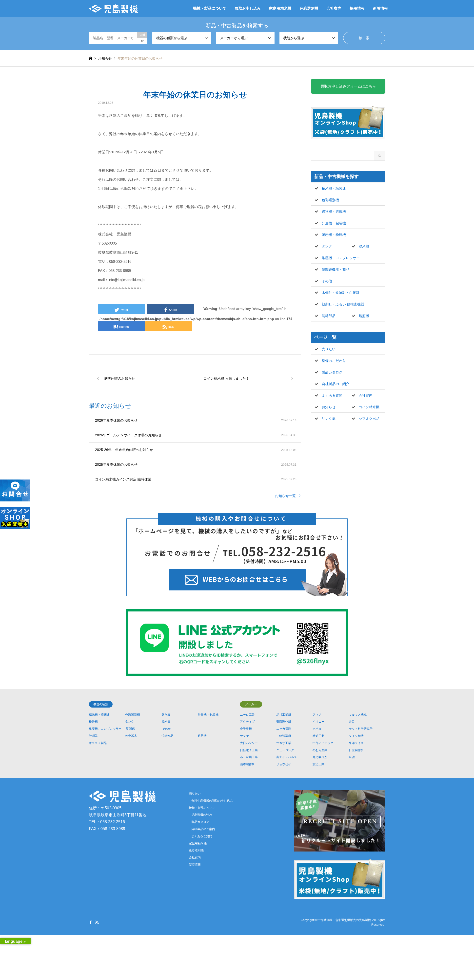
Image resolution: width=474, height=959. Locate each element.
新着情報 (380, 8)
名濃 (352, 757)
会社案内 (334, 8)
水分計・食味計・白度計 (341, 293)
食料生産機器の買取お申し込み (212, 800)
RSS (97, 922)
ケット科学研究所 (361, 728)
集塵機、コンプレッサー (105, 728)
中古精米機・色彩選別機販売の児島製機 (344, 920)
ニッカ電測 (283, 728)
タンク (327, 246)
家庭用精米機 (280, 8)
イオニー (318, 721)
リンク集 (329, 419)
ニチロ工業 (247, 714)
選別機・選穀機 (334, 211)
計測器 (93, 736)
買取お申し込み (248, 8)
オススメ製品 (98, 743)
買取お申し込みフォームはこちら (348, 86)
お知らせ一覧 (285, 496)
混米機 (364, 246)
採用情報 (357, 8)
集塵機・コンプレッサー (341, 258)
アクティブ (247, 721)
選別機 (165, 714)
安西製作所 (283, 721)
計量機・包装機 (334, 223)
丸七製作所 (320, 757)
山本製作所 (247, 764)
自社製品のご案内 (203, 829)
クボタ (317, 728)
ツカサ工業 (283, 743)
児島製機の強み (201, 815)
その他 (327, 281)
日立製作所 (356, 750)
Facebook (90, 922)
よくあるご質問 (201, 836)
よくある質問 (332, 395)
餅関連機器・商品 (335, 269)
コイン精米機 (369, 407)
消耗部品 (329, 316)
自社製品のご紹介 (335, 384)
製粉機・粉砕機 (334, 235)
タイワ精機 (356, 736)
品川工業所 (283, 714)
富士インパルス (286, 757)
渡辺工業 (318, 764)
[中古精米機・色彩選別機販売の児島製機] (113, 8)
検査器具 (131, 736)
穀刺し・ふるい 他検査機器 (343, 304)
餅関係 (130, 728)
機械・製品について (209, 8)
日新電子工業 (249, 750)
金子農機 (246, 728)
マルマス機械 (358, 714)
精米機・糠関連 (334, 188)
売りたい (329, 349)
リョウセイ (283, 764)
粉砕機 (93, 721)
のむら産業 (320, 750)
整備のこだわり (334, 361)
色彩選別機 (309, 8)
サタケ (244, 736)
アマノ (317, 714)
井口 (352, 721)
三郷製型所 (283, 736)
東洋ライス (356, 743)
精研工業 (318, 736)
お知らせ (329, 407)
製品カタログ (332, 372)
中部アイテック (323, 743)
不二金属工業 (249, 757)
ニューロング (285, 750)
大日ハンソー (249, 743)
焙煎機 (364, 316)
